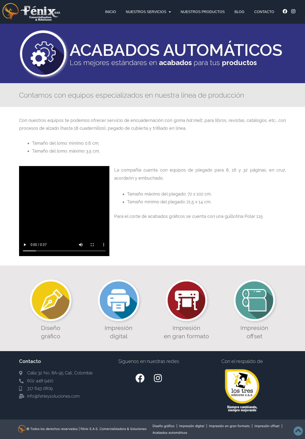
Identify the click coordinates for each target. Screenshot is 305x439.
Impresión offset (267, 426)
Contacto (264, 12)
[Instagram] (293, 11)
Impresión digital (191, 426)
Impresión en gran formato (229, 426)
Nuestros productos (203, 12)
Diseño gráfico (163, 426)
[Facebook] (285, 11)
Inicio (110, 12)
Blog (239, 12)
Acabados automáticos (169, 432)
